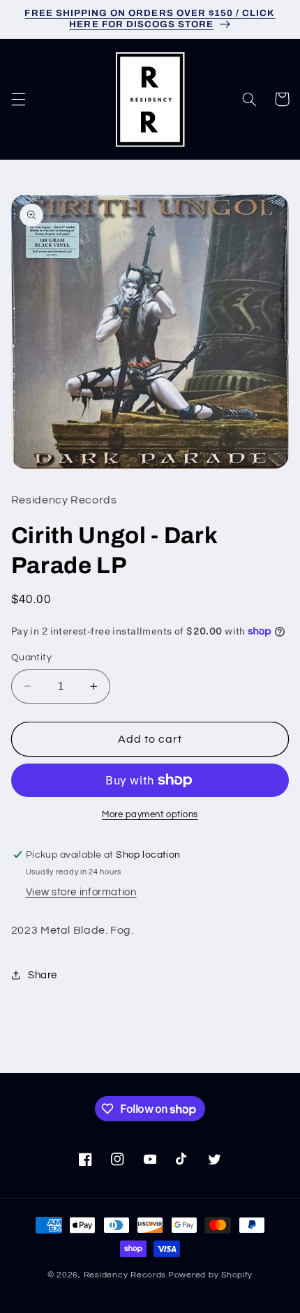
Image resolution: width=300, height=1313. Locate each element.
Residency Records (125, 1275)
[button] (18, 99)
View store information (81, 892)
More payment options (150, 814)
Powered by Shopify (210, 1275)
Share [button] (42, 975)
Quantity (31, 657)
